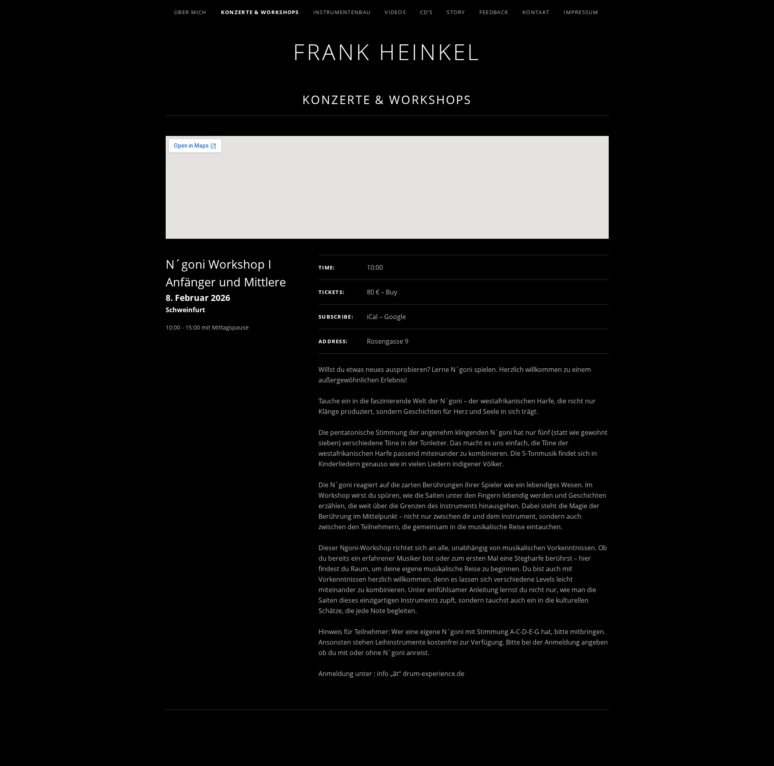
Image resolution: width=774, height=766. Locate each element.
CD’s (426, 12)
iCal (372, 316)
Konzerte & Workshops (260, 12)
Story (456, 12)
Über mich (190, 12)
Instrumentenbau (342, 12)
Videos (395, 12)
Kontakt (535, 12)
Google (395, 316)
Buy (391, 292)
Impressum (581, 12)
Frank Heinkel (387, 51)
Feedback (493, 12)
